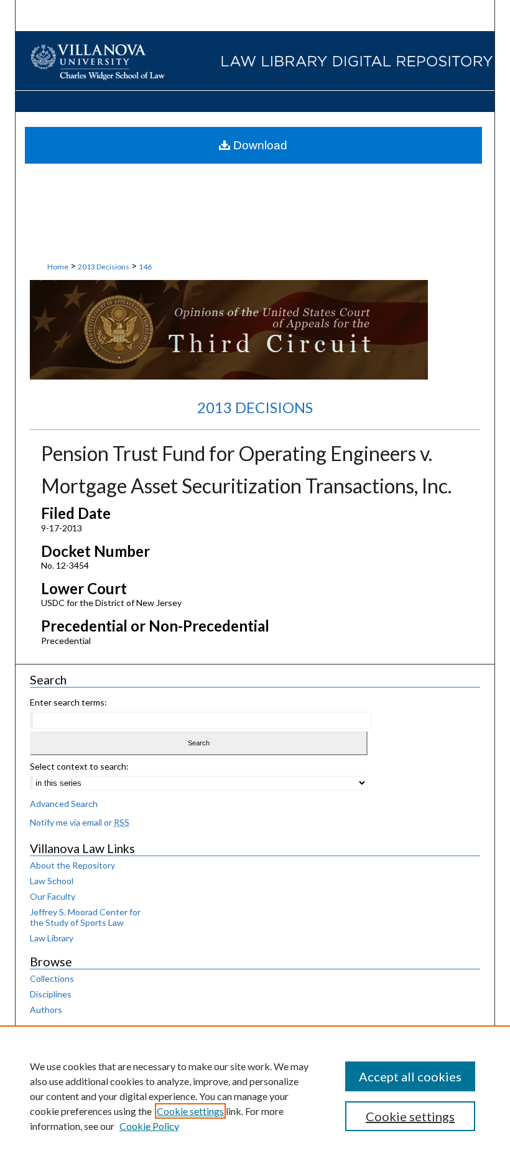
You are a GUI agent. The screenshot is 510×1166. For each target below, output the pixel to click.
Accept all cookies (410, 1076)
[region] (255, 1095)
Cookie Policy (149, 1126)
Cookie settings (190, 1111)
